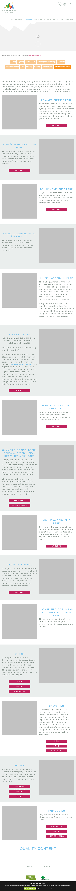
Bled (19, 681)
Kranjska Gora (57, 836)
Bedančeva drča (19, 505)
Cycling (21, 62)
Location (46, 866)
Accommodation (49, 19)
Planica (19, 796)
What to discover (16, 19)
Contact (30, 866)
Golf (22, 66)
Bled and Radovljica (19, 786)
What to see (38, 19)
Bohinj (19, 686)
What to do (28, 19)
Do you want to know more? (45, 888)
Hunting (37, 66)
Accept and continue (30, 888)
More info (56, 125)
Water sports (31, 62)
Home (4, 55)
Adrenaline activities (34, 55)
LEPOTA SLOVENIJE (67, 19)
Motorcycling (47, 66)
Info (58, 19)
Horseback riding (12, 66)
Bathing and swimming (46, 62)
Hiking (13, 62)
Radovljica (19, 691)
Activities (17, 55)
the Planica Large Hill (21, 364)
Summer (24, 55)
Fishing (29, 66)
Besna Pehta (19, 501)
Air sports (61, 62)
